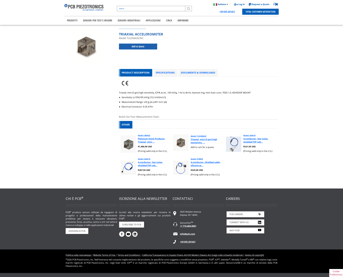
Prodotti (72, 20)
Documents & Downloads (198, 72)
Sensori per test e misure (97, 20)
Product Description (136, 72)
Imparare (183, 20)
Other (126, 124)
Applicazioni (153, 20)
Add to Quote (138, 46)
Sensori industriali (129, 20)
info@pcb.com (187, 233)
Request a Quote (260, 4)
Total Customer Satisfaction (260, 11)
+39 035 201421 (227, 11)
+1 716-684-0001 (188, 226)
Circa (169, 20)
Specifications (165, 72)
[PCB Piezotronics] (83, 7)
